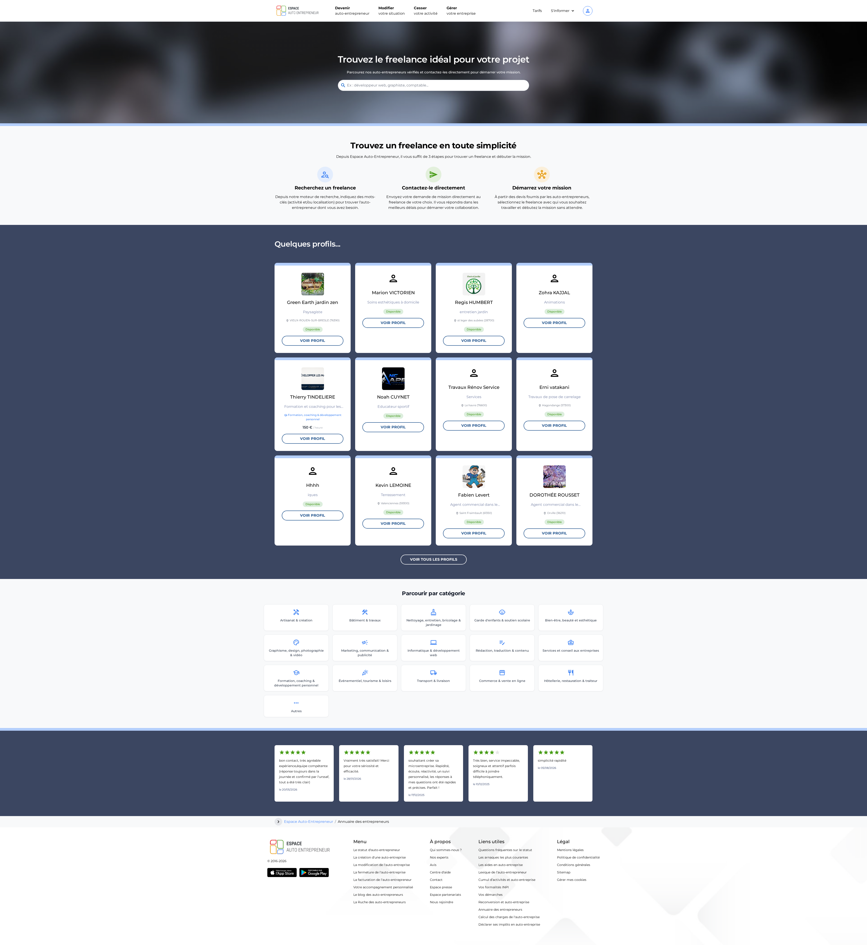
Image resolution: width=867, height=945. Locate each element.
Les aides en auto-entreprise (500, 865)
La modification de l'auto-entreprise (381, 865)
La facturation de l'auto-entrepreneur (382, 880)
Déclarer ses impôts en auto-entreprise (509, 924)
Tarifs (537, 11)
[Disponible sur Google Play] (314, 872)
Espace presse (441, 887)
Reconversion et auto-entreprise (503, 902)
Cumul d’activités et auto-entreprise (506, 880)
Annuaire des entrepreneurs (500, 910)
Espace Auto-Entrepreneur (308, 821)
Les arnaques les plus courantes (503, 857)
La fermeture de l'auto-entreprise (379, 872)
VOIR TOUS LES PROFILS (433, 559)
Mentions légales (570, 850)
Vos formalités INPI (493, 887)
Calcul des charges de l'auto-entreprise (509, 917)
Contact (436, 880)
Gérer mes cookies (571, 880)
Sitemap (563, 872)
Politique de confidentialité (578, 857)
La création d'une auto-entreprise (379, 857)
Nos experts (439, 857)
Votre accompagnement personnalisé (383, 887)
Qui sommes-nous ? (446, 850)
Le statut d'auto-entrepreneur (376, 850)
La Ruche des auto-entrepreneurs (379, 902)
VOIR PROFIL (312, 340)
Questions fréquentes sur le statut (505, 850)
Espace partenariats (445, 895)
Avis (433, 865)
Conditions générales (573, 865)
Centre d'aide (440, 872)
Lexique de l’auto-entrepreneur (502, 872)
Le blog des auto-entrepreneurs (378, 895)
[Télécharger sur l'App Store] (282, 872)
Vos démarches (490, 895)
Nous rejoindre (441, 902)
